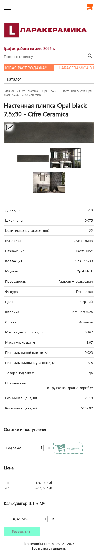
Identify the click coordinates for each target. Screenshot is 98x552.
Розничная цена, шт (21, 398)
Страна (10, 322)
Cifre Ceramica (28, 91)
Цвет (9, 301)
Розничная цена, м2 (21, 408)
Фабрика (12, 312)
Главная (9, 91)
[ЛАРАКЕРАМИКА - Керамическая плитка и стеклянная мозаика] (46, 40)
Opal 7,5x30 (49, 91)
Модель (11, 271)
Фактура (11, 291)
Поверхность (15, 281)
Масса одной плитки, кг (24, 332)
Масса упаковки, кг (20, 342)
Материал (13, 240)
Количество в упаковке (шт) (27, 230)
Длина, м (12, 210)
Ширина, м (14, 220)
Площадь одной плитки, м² (27, 352)
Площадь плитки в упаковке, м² (30, 362)
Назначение (15, 250)
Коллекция (13, 261)
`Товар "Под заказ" (19, 373)
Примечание (15, 383)
